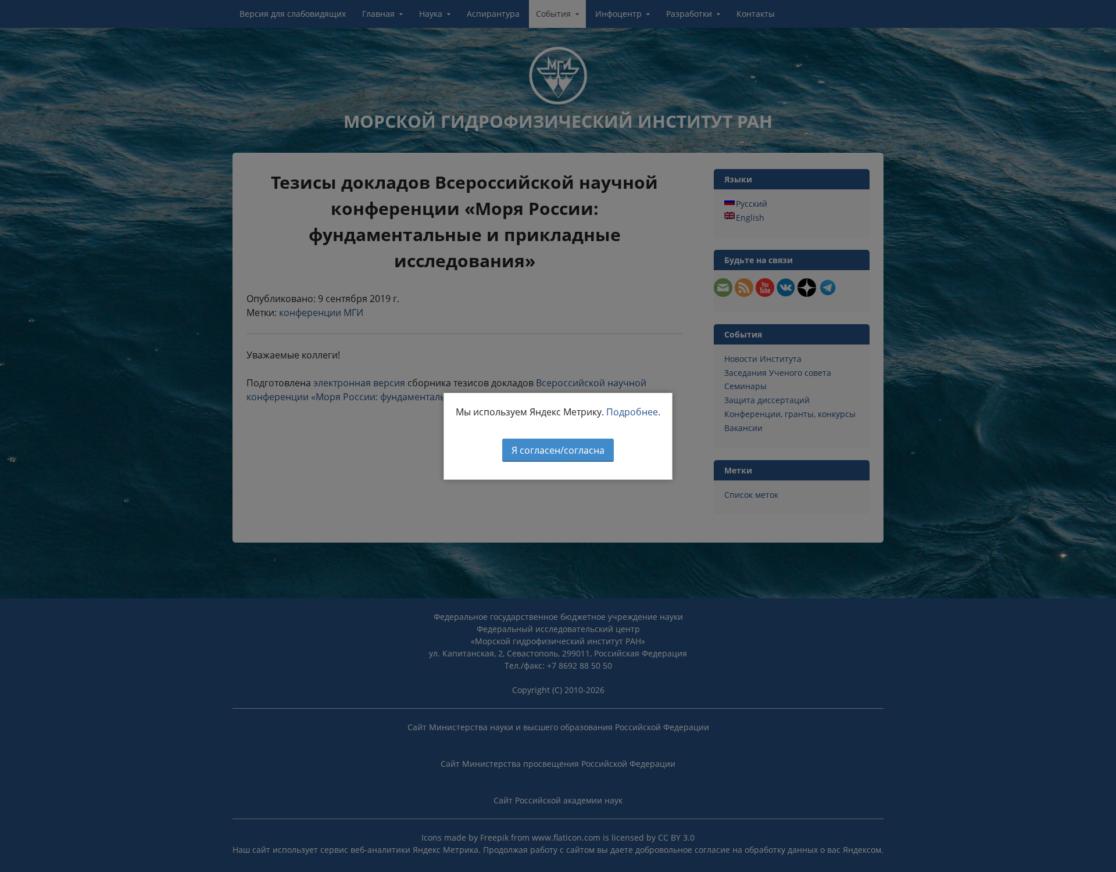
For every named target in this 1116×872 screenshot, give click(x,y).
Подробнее (632, 412)
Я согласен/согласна (558, 450)
